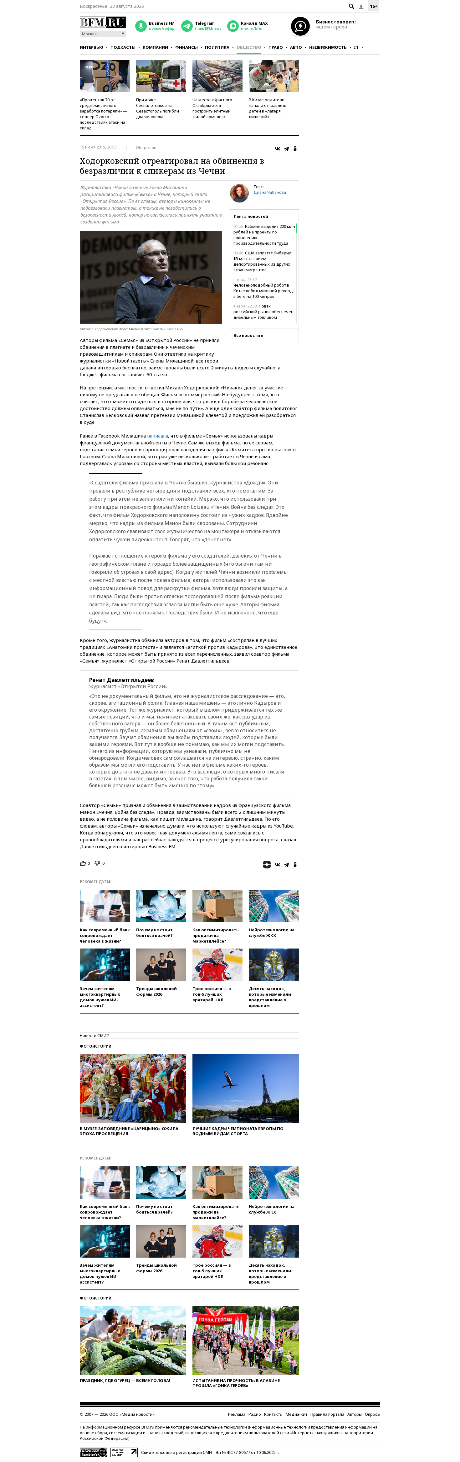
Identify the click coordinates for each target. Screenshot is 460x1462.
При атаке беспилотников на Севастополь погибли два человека (157, 108)
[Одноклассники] (295, 149)
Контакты (273, 1414)
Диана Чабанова (269, 192)
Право (275, 47)
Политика (217, 47)
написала (157, 436)
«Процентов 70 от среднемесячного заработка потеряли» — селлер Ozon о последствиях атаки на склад (103, 114)
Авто (296, 47)
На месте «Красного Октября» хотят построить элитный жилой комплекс (212, 108)
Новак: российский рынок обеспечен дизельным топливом (263, 311)
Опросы (372, 1414)
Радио (254, 1414)
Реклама (236, 1414)
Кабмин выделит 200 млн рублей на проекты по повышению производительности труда (264, 234)
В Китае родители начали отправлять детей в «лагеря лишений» (267, 108)
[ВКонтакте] (277, 149)
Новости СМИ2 (94, 1035)
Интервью (91, 47)
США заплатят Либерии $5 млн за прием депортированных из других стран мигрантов (262, 261)
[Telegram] (286, 149)
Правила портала (327, 1414)
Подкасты (122, 47)
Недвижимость (328, 47)
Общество (249, 47)
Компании (155, 47)
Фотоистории (95, 1046)
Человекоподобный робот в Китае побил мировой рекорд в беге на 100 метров (263, 288)
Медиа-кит (296, 1414)
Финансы (186, 47)
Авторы (354, 1414)
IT (356, 47)
